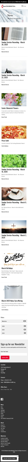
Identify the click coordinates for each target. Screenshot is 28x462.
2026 (13, 326)
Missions (2, 446)
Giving (2, 413)
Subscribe (5, 357)
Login (14, 452)
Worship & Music (4, 441)
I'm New (2, 430)
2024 (13, 333)
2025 (13, 330)
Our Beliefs (3, 426)
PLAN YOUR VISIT (9, 458)
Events (2, 408)
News (2, 407)
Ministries (13, 321)
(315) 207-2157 (8, 380)
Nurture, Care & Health (5, 443)
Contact (2, 415)
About (2, 417)
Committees (3, 431)
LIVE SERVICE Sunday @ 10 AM (7, 418)
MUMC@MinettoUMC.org (9, 382)
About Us (3, 425)
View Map (3, 373)
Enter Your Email (4, 351)
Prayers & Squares (4, 445)
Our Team (3, 428)
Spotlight (3, 410)
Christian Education (5, 440)
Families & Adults (4, 438)
